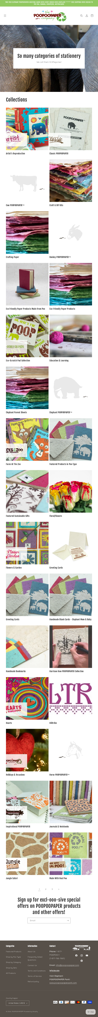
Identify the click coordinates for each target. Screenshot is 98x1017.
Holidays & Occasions (15, 774)
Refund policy (33, 981)
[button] (5, 15)
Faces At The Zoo (13, 464)
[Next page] (58, 889)
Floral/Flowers (55, 516)
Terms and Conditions (37, 971)
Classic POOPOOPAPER (58, 153)
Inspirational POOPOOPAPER (18, 826)
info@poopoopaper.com (67, 965)
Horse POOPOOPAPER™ (59, 774)
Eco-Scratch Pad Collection (18, 360)
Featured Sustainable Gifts (18, 516)
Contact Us (32, 965)
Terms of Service (35, 976)
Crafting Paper (12, 257)
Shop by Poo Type (13, 957)
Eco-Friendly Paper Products (62, 309)
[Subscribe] (67, 920)
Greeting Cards (56, 567)
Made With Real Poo (58, 878)
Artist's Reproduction (15, 153)
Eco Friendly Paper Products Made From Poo (25, 309)
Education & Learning (59, 360)
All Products (11, 973)
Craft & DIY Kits (56, 205)
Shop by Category (13, 962)
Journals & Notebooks (59, 826)
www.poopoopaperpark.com (63, 983)
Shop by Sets (11, 968)
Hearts (9, 723)
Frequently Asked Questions (35, 958)
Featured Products (13, 951)
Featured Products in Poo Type (63, 464)
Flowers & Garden (14, 567)
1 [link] (39, 889)
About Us (31, 951)
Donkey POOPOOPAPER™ (60, 257)
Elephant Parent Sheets (16, 412)
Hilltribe (53, 723)
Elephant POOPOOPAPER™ (60, 412)
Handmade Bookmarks (16, 671)
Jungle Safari (12, 878)
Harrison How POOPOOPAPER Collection (66, 671)
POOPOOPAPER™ (18, 1011)
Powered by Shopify (31, 1011)
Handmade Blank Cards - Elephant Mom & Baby (70, 619)
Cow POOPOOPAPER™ (15, 205)
